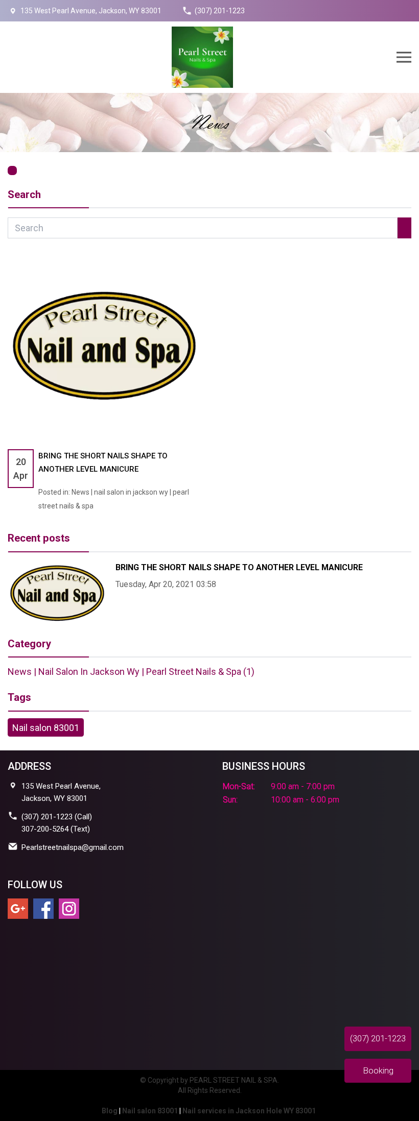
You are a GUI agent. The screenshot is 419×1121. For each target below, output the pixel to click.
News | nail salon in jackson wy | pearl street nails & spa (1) (131, 671)
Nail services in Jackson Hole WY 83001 (249, 1111)
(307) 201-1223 (220, 11)
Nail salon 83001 (45, 727)
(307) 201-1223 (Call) (56, 816)
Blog (110, 1111)
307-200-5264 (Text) (55, 829)
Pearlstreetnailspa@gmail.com (72, 847)
